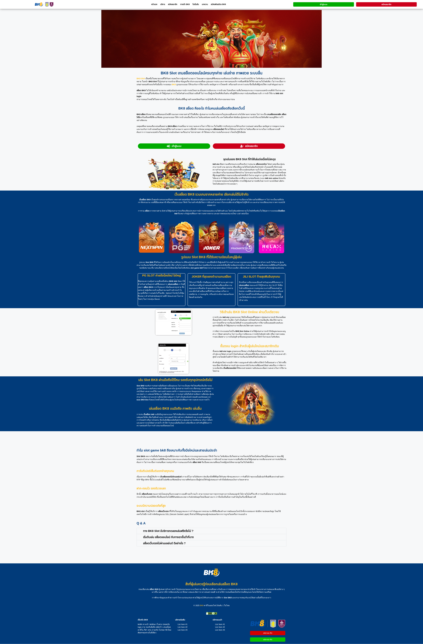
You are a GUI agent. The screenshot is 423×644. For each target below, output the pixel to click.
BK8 (201, 605)
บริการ (162, 4)
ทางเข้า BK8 (185, 4)
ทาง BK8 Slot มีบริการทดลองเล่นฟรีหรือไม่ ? (168, 530)
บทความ (205, 4)
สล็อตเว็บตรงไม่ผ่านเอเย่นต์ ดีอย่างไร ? (164, 543)
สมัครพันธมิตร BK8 (218, 4)
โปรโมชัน (196, 4)
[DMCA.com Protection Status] (211, 614)
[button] (211, 531)
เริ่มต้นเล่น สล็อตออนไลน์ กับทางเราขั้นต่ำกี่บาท (168, 537)
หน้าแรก (154, 4)
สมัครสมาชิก (172, 4)
